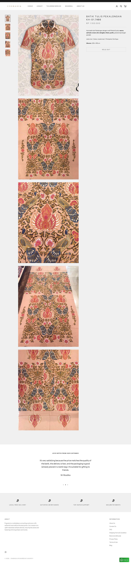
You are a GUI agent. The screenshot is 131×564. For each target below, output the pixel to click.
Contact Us (112, 526)
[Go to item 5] (7, 52)
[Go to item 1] (7, 18)
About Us (80, 6)
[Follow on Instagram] (6, 552)
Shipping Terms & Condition (117, 533)
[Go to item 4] (7, 44)
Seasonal (69, 6)
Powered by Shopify (25, 558)
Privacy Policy (113, 539)
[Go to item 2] (7, 27)
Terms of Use (113, 542)
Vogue (30, 6)
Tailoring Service (54, 6)
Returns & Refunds (115, 536)
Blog (110, 545)
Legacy (40, 6)
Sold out (106, 49)
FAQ (110, 529)
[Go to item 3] (7, 35)
